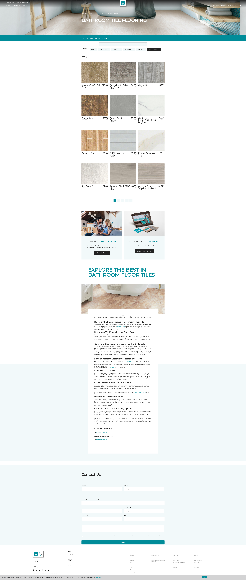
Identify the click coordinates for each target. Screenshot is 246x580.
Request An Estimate (227, 5)
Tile (96, 13)
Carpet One (84, 13)
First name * (84, 485)
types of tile (111, 367)
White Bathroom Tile (101, 432)
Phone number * (85, 507)
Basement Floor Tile (101, 439)
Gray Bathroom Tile (101, 431)
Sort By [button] (96, 57)
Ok (204, 577)
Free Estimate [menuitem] (133, 569)
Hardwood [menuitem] (132, 560)
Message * (83, 523)
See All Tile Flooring (101, 434)
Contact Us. (106, 38)
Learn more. (98, 577)
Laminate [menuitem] (132, 565)
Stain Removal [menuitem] (176, 555)
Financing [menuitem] (132, 572)
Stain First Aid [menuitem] (176, 557)
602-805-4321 (25, 2)
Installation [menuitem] (175, 567)
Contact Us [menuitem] (196, 562)
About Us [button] (25, 5)
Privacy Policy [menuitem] (197, 567)
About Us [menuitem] (196, 555)
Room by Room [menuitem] (197, 557)
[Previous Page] (111, 200)
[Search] (145, 44)
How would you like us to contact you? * (90, 499)
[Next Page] (135, 200)
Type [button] (92, 49)
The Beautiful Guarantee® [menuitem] (179, 562)
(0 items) (240, 5)
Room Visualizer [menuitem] (155, 555)
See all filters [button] (153, 49)
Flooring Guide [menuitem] (176, 560)
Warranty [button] (116, 49)
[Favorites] (238, 5)
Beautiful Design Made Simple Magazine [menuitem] (158, 561)
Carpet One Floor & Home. (42, 573)
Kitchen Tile (99, 442)
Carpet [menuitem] (131, 562)
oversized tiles (121, 326)
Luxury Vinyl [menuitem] (133, 557)
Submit (123, 542)
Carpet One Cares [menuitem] (198, 560)
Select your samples (142, 251)
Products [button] (8, 5)
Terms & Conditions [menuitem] (198, 565)
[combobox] (121, 44)
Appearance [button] (128, 49)
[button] (235, 5)
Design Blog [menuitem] (154, 564)
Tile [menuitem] (131, 567)
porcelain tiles (114, 363)
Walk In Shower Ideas (140, 392)
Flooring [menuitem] (132, 555)
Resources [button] (17, 5)
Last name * (126, 485)
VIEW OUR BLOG (100, 252)
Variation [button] (140, 49)
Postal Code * (84, 515)
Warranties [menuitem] (175, 565)
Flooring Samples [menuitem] (155, 557)
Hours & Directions (213, 5)
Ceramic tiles (130, 361)
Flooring (91, 13)
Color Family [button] (103, 49)
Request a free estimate (117, 423)
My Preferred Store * (128, 515)
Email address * (127, 507)
